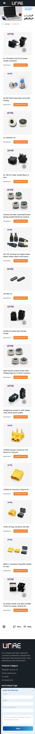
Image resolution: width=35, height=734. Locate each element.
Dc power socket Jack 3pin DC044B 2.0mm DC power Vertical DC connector (17, 606)
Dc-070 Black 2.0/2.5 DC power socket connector (15, 59)
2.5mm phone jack (9, 673)
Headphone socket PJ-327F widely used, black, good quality (16, 411)
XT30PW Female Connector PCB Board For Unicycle (15, 451)
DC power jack (7, 680)
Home (7, 24)
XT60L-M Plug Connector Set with (16, 527)
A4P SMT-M (7, 294)
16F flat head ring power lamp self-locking (17, 99)
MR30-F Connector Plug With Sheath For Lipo (17, 565)
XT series (5, 676)
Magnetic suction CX (10, 670)
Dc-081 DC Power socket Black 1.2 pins (16, 176)
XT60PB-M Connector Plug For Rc (16, 489)
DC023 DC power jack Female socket (14, 332)
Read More (7, 65)
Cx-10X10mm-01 (9, 138)
